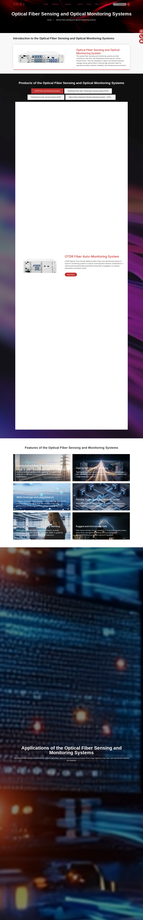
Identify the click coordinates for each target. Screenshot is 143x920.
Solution (68, 4)
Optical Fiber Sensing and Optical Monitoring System (98, 51)
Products (55, 4)
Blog (97, 4)
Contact (108, 4)
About (89, 4)
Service (80, 4)
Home (46, 4)
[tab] (47, 91)
